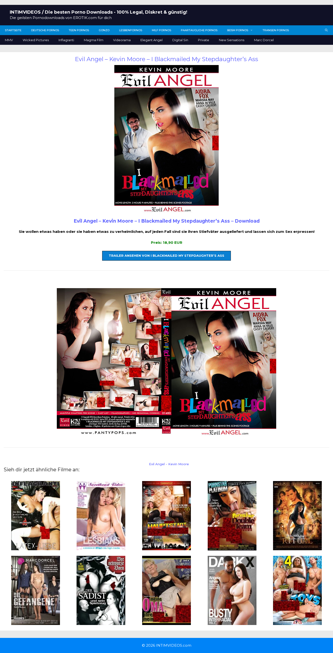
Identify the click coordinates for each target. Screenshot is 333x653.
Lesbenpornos (130, 30)
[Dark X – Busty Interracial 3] (232, 622)
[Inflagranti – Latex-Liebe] (35, 547)
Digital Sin (180, 40)
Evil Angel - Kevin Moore (169, 464)
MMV (9, 40)
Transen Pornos (276, 30)
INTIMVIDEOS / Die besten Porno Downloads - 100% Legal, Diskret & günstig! (98, 12)
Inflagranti (66, 40)
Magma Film (93, 40)
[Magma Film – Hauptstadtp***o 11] (166, 547)
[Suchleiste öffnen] (326, 30)
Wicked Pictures (36, 40)
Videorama (122, 40)
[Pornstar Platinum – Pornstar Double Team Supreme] (232, 547)
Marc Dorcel (264, 40)
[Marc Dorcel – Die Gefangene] (35, 622)
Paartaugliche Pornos (199, 30)
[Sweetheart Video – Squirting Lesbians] (101, 547)
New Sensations (231, 40)
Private (203, 40)
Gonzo (104, 30)
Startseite (13, 30)
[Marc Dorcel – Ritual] (297, 547)
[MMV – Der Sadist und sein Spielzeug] (101, 622)
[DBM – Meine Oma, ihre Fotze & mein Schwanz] (166, 622)
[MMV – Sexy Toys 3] (297, 622)
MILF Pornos (161, 30)
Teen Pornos (79, 30)
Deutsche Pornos (45, 30)
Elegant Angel (151, 40)
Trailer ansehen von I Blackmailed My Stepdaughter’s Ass (166, 255)
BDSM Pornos (237, 30)
